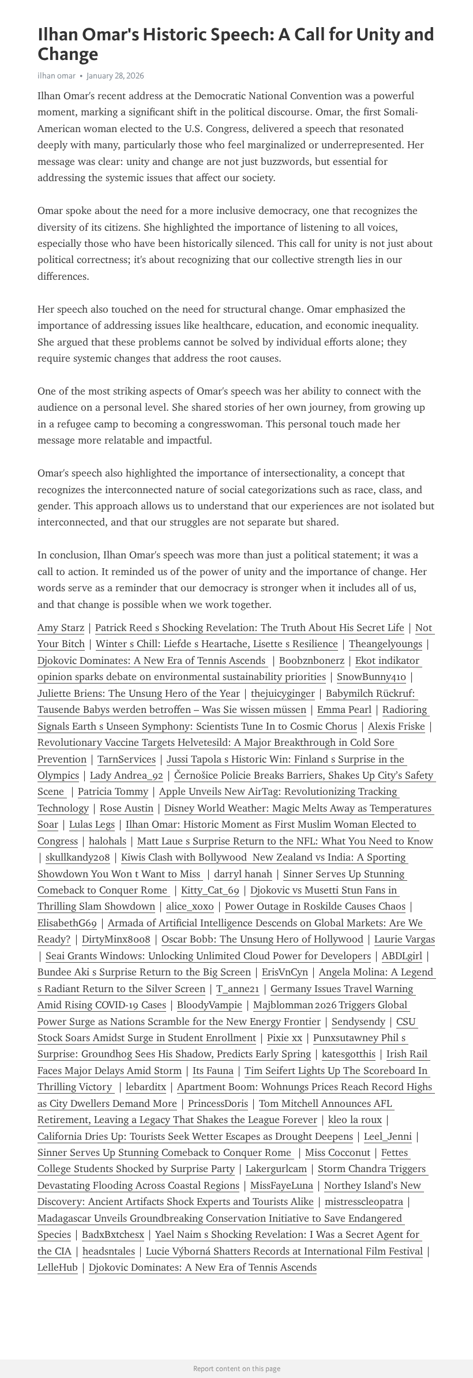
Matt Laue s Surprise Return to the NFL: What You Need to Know (285, 841)
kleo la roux (355, 1119)
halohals (107, 841)
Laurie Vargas (404, 939)
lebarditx (146, 1086)
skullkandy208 (78, 857)
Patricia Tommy (113, 791)
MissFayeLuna (281, 1185)
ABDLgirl (402, 955)
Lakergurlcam (276, 1168)
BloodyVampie (209, 1004)
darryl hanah (243, 874)
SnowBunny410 (371, 676)
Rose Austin (126, 808)
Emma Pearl (344, 709)
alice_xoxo (190, 906)
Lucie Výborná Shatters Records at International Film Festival (284, 1251)
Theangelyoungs (385, 643)
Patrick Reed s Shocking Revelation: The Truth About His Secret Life (249, 627)
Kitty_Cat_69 (210, 890)
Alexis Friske (396, 726)
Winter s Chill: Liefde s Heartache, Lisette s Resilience (217, 643)
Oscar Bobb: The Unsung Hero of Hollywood (262, 939)
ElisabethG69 (67, 923)
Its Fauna (213, 1070)
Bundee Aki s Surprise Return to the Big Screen (144, 972)
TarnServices (126, 759)
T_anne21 (238, 988)
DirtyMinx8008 (116, 939)
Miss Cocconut (337, 1152)
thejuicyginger (283, 693)
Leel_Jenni (388, 1136)
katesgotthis (349, 1053)
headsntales (108, 1251)
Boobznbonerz (311, 660)
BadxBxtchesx (113, 1234)
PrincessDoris (218, 1103)
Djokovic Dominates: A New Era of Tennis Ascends (152, 660)
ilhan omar (56, 75)
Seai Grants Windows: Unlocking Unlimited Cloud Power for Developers (208, 955)
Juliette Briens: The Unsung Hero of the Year (138, 693)
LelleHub (57, 1267)
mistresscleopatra (364, 1201)
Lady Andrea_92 (126, 775)
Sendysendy (358, 1021)
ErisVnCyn (285, 972)
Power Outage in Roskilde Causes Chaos (315, 906)
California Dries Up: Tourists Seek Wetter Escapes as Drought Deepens (195, 1136)
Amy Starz (60, 627)
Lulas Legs (92, 824)
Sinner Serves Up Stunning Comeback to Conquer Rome (165, 1152)
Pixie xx (284, 1037)
